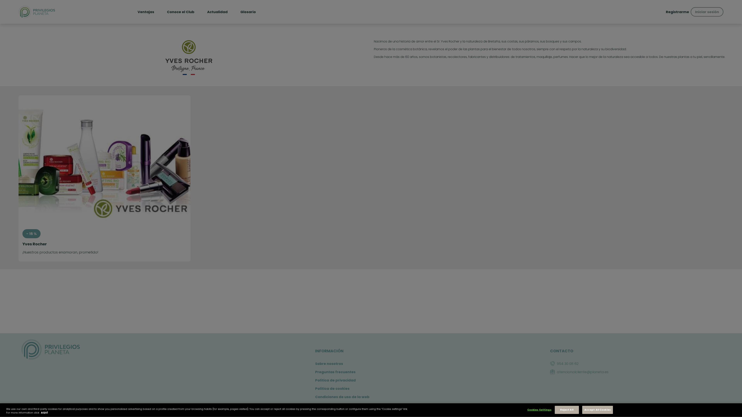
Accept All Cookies (597, 410)
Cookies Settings (539, 410)
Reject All (567, 410)
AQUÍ (44, 413)
